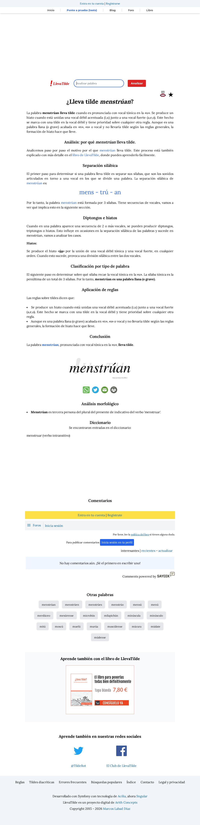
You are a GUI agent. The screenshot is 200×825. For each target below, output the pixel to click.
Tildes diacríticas (41, 782)
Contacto (147, 782)
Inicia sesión (54, 526)
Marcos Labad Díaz (116, 809)
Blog (113, 10)
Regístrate (114, 515)
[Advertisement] (100, 44)
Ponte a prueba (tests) (82, 10)
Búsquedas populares (106, 782)
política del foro (140, 534)
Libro (149, 10)
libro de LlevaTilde (85, 155)
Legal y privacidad (172, 782)
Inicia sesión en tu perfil (117, 542)
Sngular (141, 796)
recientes (148, 551)
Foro (131, 10)
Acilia (122, 796)
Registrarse (113, 3)
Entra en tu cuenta (92, 3)
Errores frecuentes (72, 782)
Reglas (19, 782)
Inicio (50, 10)
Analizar (137, 83)
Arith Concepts (126, 802)
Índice (131, 782)
